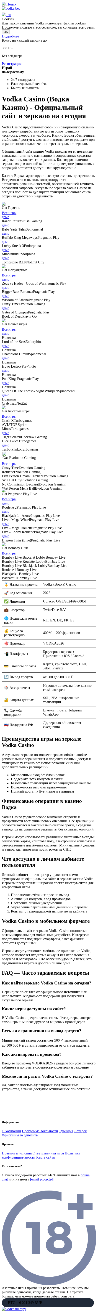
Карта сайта (45, 1157)
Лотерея (80, 1131)
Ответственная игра (48, 1153)
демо (5, 217)
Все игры (9, 213)
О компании (11, 1131)
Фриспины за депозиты (20, 1135)
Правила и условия (17, 1153)
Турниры (66, 1131)
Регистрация (11, 64)
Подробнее (10, 36)
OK (6, 32)
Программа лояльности (40, 1131)
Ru (8, 15)
